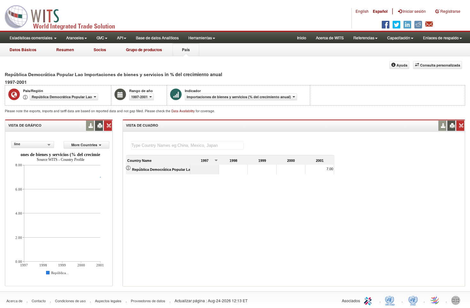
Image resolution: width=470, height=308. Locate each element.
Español (380, 11)
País (186, 49)
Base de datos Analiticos (157, 37)
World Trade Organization (435, 300)
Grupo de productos (144, 49)
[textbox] (187, 145)
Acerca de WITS (330, 37)
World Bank (457, 300)
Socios (100, 49)
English (362, 11)
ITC (369, 300)
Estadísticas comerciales (31, 37)
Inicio (301, 37)
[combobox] (32, 144)
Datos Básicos (23, 49)
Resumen (65, 49)
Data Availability (183, 111)
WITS (64, 16)
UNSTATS (413, 300)
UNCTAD (391, 300)
